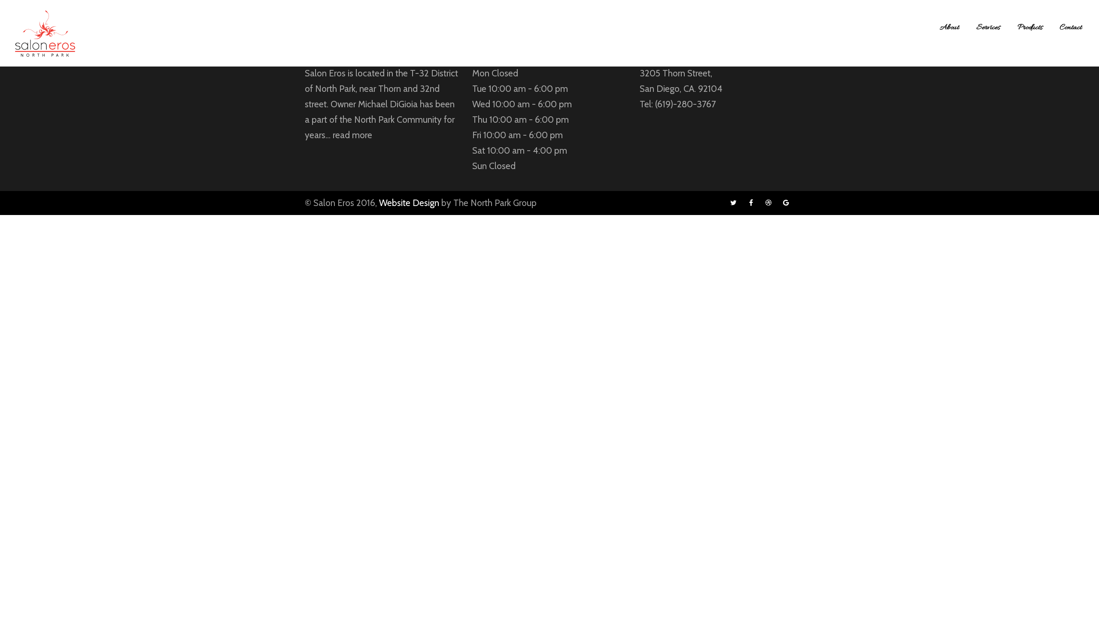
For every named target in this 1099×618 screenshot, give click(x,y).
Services (988, 27)
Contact (1071, 27)
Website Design (409, 202)
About (949, 27)
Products (1030, 27)
